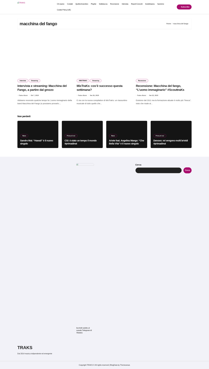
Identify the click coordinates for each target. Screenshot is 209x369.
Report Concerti (136, 4)
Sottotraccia (103, 4)
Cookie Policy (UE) (64, 10)
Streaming (34, 80)
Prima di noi (71, 136)
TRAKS (24, 347)
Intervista (125, 4)
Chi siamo (60, 4)
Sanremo (160, 4)
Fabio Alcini (23, 95)
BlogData (113, 365)
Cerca (138, 165)
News (24, 136)
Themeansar (125, 365)
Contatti (70, 4)
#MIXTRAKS (83, 80)
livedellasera (149, 4)
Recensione (114, 4)
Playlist (93, 4)
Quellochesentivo (81, 4)
